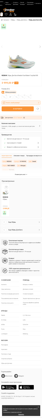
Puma (2, 329)
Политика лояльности (7, 303)
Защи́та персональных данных (31, 298)
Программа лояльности (30, 3)
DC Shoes (3, 320)
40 (28, 97)
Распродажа (4, 345)
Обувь (13, 20)
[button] (10, 14)
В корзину (17, 109)
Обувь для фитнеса (6, 363)
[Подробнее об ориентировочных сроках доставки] (24, 117)
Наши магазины (8, 3)
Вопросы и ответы (28, 284)
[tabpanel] (21, 165)
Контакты (38, 3)
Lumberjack (4, 334)
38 (16, 97)
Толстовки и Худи (6, 354)
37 (10, 97)
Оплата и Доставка (15, 3)
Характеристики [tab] (7, 155)
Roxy (24, 329)
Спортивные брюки (6, 358)
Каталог (6, 20)
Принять (21, 414)
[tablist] (21, 155)
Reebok (3, 315)
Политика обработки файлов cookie (31, 303)
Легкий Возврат (22, 3)
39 (22, 97)
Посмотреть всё (20, 174)
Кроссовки (4, 349)
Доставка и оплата (28, 289)
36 (4, 97)
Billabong (25, 334)
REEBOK (4, 75)
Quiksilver (25, 324)
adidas (3, 324)
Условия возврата (28, 294)
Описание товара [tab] (19, 155)
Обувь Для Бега (22, 20)
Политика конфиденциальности (10, 294)
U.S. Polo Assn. (27, 315)
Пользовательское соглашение (9, 298)
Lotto (24, 320)
